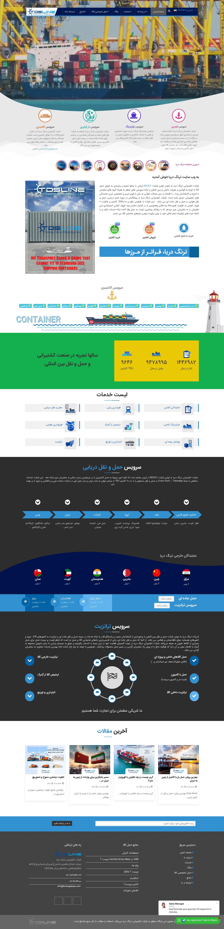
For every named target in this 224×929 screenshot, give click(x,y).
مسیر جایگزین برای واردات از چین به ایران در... (91, 779)
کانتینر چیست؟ (131, 884)
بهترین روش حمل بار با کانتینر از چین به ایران (179, 779)
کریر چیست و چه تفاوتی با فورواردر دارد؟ (135, 779)
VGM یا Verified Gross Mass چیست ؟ (119, 859)
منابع (82, 11)
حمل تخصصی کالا (99, 11)
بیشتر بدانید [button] (166, 598)
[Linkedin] (58, 901)
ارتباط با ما (70, 11)
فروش (50, 148)
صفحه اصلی (158, 11)
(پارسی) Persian (186, 10)
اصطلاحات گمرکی (130, 853)
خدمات (126, 11)
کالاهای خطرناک (130, 890)
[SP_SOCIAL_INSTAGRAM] (77, 901)
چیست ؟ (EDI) (131, 872)
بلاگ (116, 11)
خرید (55, 148)
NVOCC (147, 186)
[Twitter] (68, 901)
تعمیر (40, 148)
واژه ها (135, 865)
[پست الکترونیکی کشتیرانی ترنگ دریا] (55, 886)
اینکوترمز (134, 878)
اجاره (45, 148)
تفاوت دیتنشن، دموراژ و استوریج (48, 777)
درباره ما (141, 11)
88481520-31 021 (73, 875)
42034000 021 (75, 881)
